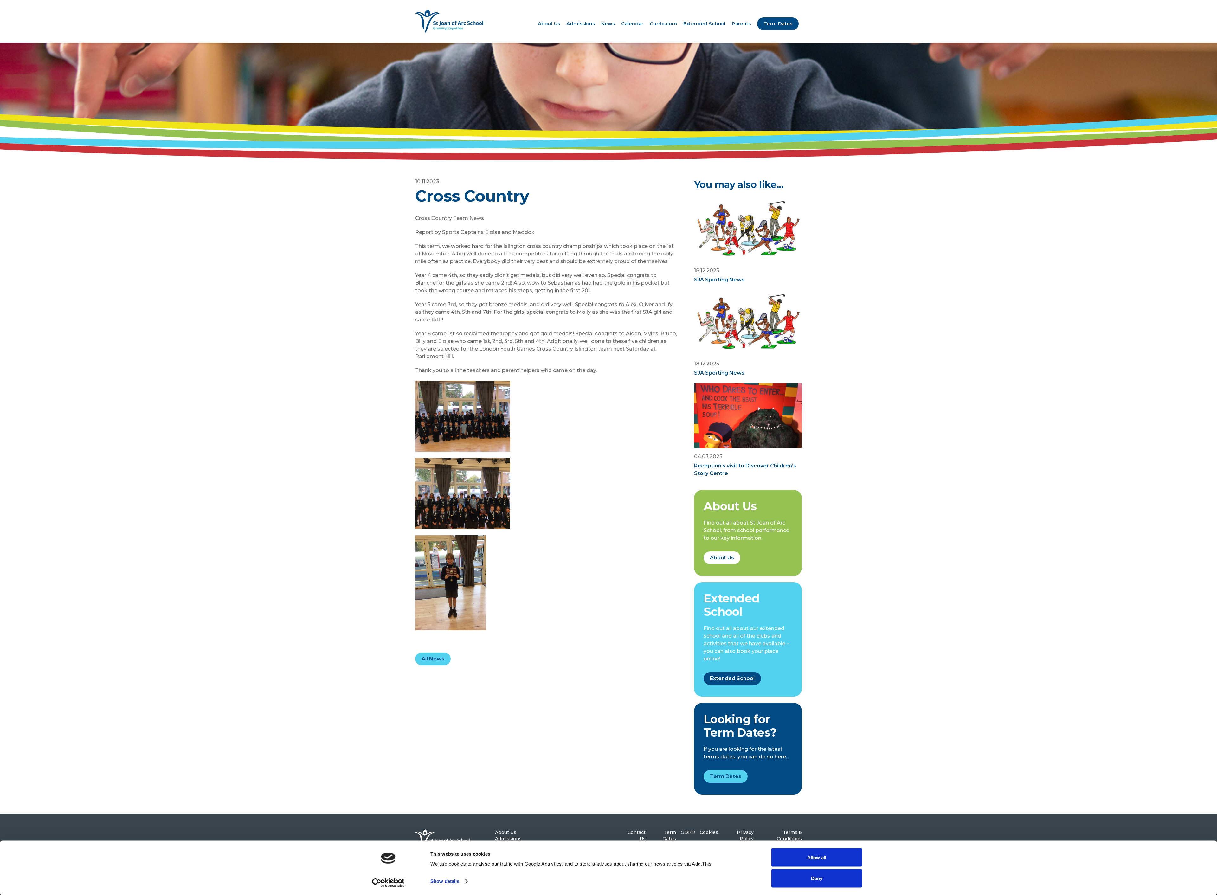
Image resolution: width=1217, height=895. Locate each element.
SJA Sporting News (719, 280)
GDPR (688, 832)
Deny (816, 878)
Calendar (632, 24)
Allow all (816, 857)
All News (433, 659)
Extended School (704, 24)
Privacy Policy (745, 835)
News (608, 24)
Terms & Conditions (789, 835)
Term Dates (777, 24)
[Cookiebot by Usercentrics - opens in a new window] (388, 882)
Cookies (709, 832)
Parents (741, 24)
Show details (444, 881)
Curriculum (663, 24)
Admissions (580, 24)
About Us (549, 24)
